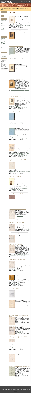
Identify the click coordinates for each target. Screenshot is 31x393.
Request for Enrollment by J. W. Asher (16, 326)
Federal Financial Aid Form (21, 218)
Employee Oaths (23, 188)
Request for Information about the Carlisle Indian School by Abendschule (19, 160)
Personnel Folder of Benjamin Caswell (16, 79)
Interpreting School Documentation (3, 42)
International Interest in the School (15, 171)
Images (2, 22)
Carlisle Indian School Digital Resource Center (6, 1)
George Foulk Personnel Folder (14, 273)
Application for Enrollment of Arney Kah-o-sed (17, 209)
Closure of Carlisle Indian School (24, 203)
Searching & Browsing (3, 39)
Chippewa (18, 87)
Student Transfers (11, 255)
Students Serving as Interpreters (14, 91)
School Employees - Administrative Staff (25, 25)
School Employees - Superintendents (15, 347)
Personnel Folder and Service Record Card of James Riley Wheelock (19, 62)
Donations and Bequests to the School (15, 203)
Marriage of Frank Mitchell (14, 288)
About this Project (2, 54)
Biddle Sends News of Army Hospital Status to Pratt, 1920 (19, 366)
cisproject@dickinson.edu (4, 68)
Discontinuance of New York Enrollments (24, 254)
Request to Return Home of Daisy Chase (16, 352)
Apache (18, 267)
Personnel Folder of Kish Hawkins (15, 176)
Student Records (3, 20)
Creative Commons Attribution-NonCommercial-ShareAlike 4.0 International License (18, 389)
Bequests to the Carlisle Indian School (16, 193)
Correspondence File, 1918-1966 (15, 299)
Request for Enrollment (20, 216)
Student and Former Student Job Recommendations (23, 228)
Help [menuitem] (26, 1)
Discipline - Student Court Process (16, 154)
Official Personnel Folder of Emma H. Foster (17, 127)
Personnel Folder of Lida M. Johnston (15, 111)
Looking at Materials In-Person (3, 48)
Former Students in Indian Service (15, 40)
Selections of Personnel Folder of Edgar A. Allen (18, 14)
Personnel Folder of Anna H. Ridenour (16, 142)
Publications (3, 23)
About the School (3, 56)
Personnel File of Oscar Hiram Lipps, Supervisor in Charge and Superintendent (18, 337)
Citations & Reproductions (3, 45)
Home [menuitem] (21, 1)
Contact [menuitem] (29, 1)
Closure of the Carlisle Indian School (15, 244)
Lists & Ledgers (3, 26)
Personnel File (19, 26)
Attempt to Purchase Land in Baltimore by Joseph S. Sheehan (18, 316)
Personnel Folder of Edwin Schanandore (16, 96)
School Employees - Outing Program (22, 120)
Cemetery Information (3, 32)
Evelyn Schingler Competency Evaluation (16, 222)
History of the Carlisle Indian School (13, 204)
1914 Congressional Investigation (22, 153)
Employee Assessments (24, 57)
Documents (3, 25)
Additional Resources (2, 34)
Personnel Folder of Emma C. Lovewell (16, 46)
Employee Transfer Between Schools (15, 25)
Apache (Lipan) (21, 267)
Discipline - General (22, 154)
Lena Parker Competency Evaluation (15, 233)
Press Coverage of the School (20, 374)
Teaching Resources (2, 29)
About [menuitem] (24, 1)
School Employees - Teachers (14, 56)
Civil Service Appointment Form (16, 189)
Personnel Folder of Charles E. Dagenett (16, 30)
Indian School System (24, 255)
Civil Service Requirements (22, 186)
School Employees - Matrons (14, 153)
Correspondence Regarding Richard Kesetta (17, 259)
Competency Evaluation (27, 229)
